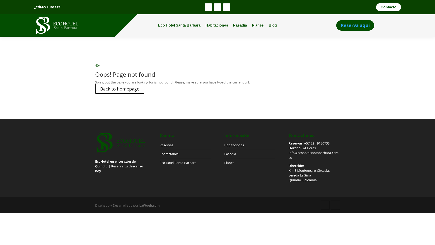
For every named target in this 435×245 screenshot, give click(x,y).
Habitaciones (216, 25)
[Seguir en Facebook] (208, 7)
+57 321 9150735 (317, 143)
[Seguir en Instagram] (217, 7)
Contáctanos (169, 154)
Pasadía (240, 25)
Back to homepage (119, 89)
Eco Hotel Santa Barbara (179, 25)
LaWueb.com (149, 205)
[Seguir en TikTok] (226, 7)
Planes (258, 25)
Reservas (166, 145)
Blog (273, 25)
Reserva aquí (355, 25)
